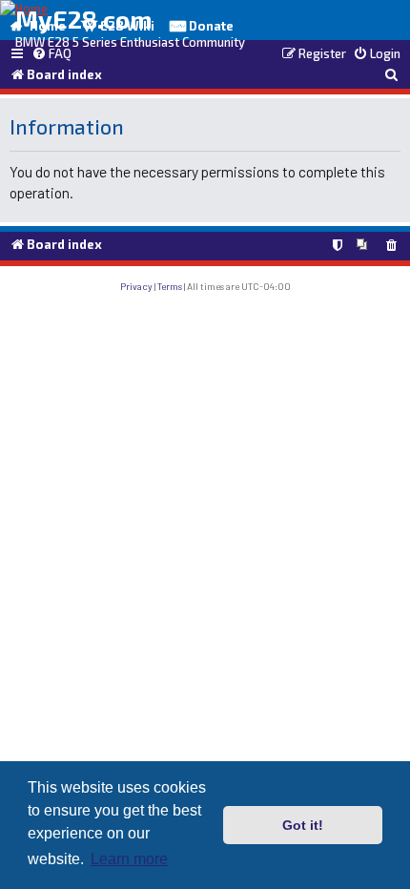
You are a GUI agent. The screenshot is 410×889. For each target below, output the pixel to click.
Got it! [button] (302, 825)
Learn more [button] (129, 859)
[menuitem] (51, 54)
